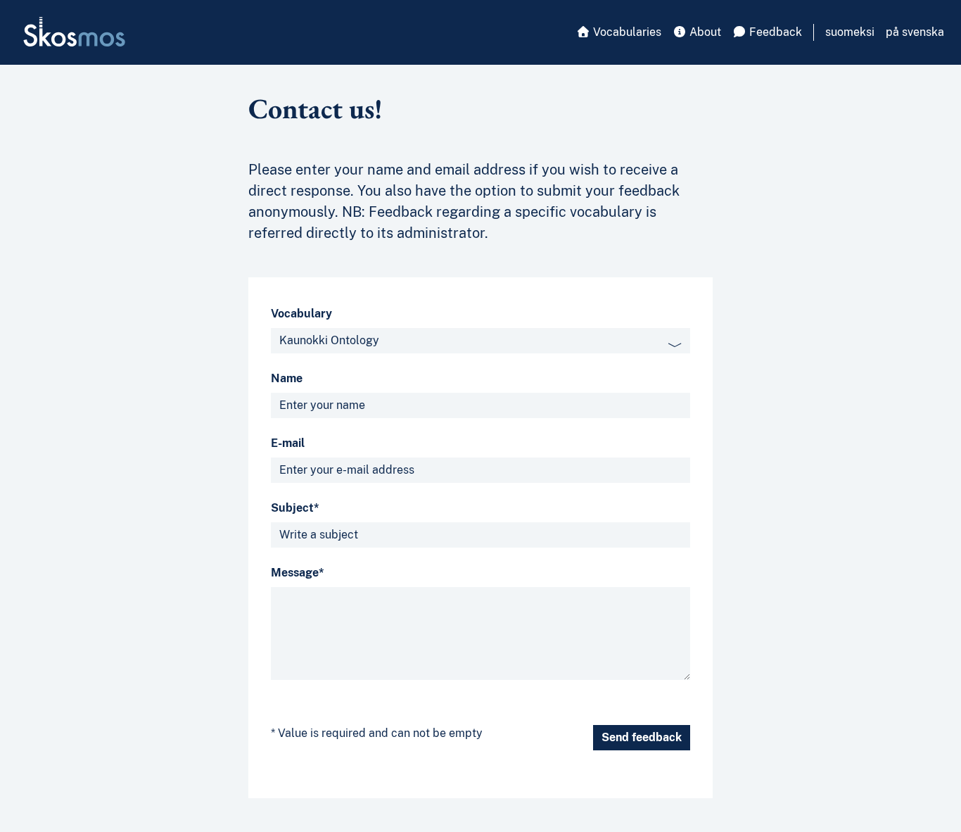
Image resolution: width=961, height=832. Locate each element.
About (704, 32)
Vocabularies (625, 32)
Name (287, 378)
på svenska (915, 32)
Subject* (295, 508)
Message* (297, 572)
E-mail (288, 443)
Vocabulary (301, 313)
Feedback (774, 32)
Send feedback (642, 737)
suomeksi (849, 32)
